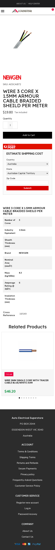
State (9, 169)
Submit (28, 188)
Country (10, 159)
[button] (39, 11)
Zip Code (10, 178)
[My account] (46, 11)
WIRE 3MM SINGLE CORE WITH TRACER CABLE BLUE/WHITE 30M (27, 381)
